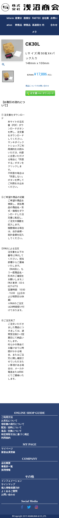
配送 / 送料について (11, 427)
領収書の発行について (12, 424)
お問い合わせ (8, 494)
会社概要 (5, 463)
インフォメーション (11, 481)
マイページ (7, 448)
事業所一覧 (7, 466)
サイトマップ (8, 484)
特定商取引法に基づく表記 (15, 434)
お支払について (9, 420)
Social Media (29, 501)
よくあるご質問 (9, 491)
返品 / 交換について (11, 431)
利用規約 (5, 438)
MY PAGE (29, 444)
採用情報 (5, 470)
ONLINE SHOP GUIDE (29, 413)
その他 (29, 476)
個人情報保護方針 (10, 488)
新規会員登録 (8, 452)
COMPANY (29, 458)
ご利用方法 (7, 417)
